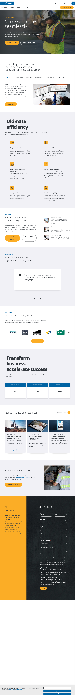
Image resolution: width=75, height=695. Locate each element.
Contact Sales (67, 7)
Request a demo (12, 42)
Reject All (57, 691)
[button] (56, 3)
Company (45, 519)
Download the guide (11, 450)
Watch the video (32, 450)
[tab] (10, 77)
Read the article (54, 450)
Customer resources (29, 42)
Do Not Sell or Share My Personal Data (57, 687)
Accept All (57, 693)
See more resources (13, 484)
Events (26, 7)
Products (11, 7)
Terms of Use (11, 689)
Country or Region (48, 540)
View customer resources (29, 237)
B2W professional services (12, 238)
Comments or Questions (47, 547)
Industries (4, 7)
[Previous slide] (34, 299)
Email (44, 526)
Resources (19, 7)
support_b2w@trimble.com (22, 477)
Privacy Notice (59, 564)
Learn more (11, 104)
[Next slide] (41, 299)
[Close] (73, 690)
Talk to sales (37, 341)
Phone (44, 533)
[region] (37, 284)
